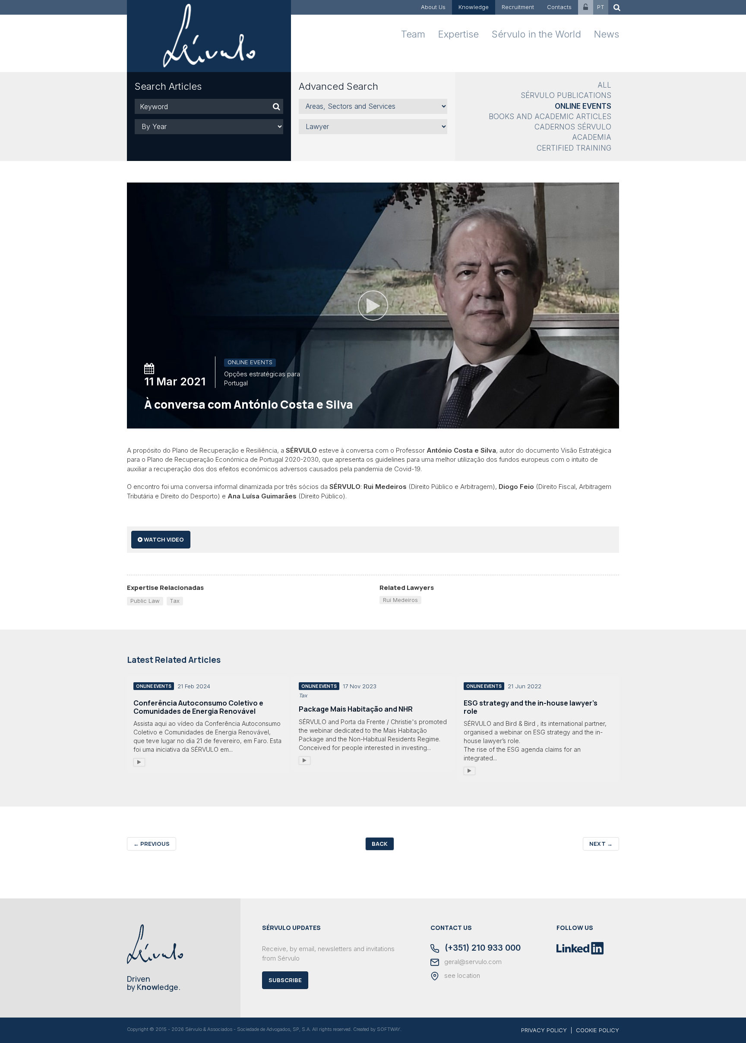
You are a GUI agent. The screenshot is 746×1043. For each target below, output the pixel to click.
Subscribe (285, 980)
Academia (591, 137)
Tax (175, 600)
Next (601, 844)
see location (461, 976)
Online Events (583, 106)
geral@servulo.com (472, 962)
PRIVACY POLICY (544, 1030)
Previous (151, 844)
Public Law (145, 600)
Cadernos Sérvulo (572, 127)
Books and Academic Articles (550, 116)
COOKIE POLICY (597, 1030)
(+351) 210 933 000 (482, 948)
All (604, 85)
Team (413, 34)
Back (380, 844)
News (606, 34)
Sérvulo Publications (566, 95)
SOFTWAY (388, 1029)
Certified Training (574, 148)
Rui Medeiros (400, 599)
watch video (163, 539)
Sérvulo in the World (536, 34)
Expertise (458, 34)
